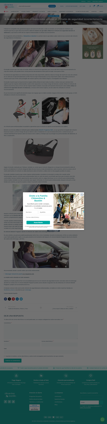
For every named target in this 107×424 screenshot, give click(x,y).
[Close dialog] (82, 194)
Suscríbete (38, 222)
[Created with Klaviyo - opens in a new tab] (53, 231)
